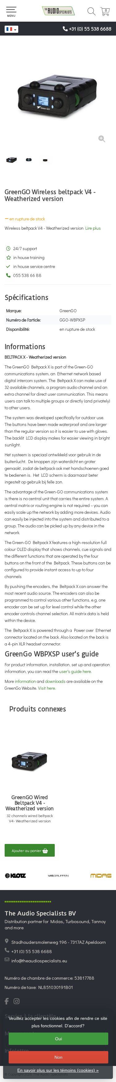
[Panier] (105, 14)
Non (58, 1057)
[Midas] (101, 876)
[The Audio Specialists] (58, 11)
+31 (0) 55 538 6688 (90, 28)
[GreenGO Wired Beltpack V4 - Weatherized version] (30, 761)
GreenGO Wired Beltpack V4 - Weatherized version (30, 803)
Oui (58, 1038)
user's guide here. (76, 671)
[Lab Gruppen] (58, 876)
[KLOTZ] (15, 876)
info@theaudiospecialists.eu (39, 960)
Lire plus (93, 228)
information (25, 681)
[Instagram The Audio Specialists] (18, 1002)
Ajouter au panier (27, 850)
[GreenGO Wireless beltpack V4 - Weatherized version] (58, 95)
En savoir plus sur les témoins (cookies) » (58, 1070)
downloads (55, 681)
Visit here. (47, 688)
